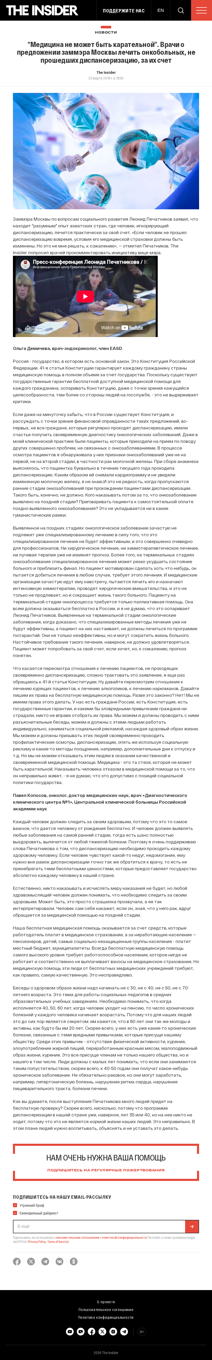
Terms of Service (57, 1241)
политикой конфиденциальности (124, 1237)
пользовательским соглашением (77, 1237)
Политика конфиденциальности (106, 1317)
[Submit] (192, 1226)
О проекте (106, 1301)
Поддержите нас (124, 10)
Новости (106, 32)
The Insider (106, 72)
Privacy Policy (37, 1241)
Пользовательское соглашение (106, 1309)
